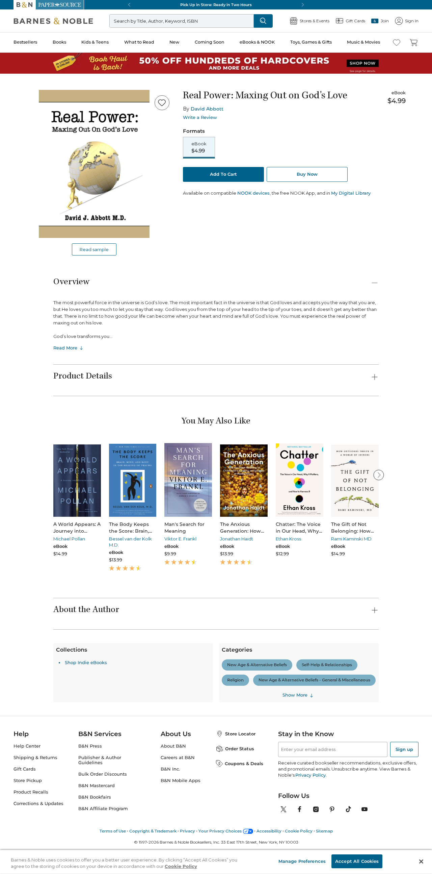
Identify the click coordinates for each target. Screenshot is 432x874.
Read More (65, 347)
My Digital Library (351, 193)
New (174, 42)
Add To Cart (223, 174)
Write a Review (200, 117)
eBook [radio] (199, 147)
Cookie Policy (181, 866)
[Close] (421, 861)
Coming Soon (209, 42)
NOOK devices (253, 193)
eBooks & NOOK (257, 42)
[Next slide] (378, 474)
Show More (294, 813)
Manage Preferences (302, 861)
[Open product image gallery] (94, 164)
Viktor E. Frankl (180, 538)
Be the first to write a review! (216, 731)
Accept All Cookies (357, 861)
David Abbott (207, 109)
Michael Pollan (69, 538)
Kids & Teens (95, 42)
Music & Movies (363, 42)
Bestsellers (25, 42)
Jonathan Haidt (236, 538)
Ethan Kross (288, 538)
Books (59, 42)
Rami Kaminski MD (351, 538)
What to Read (139, 42)
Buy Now (307, 174)
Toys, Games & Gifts (311, 42)
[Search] (263, 21)
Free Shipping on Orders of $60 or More (216, 4)
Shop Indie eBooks (86, 780)
